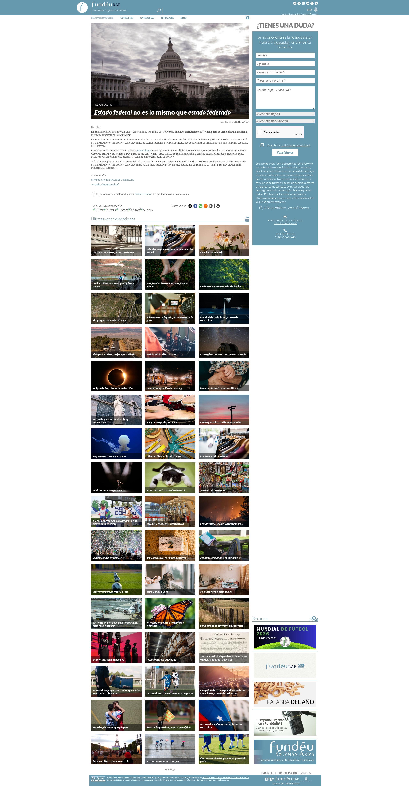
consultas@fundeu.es (285, 223)
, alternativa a (106, 184)
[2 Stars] (110, 210)
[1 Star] (98, 210)
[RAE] (316, 9)
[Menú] (247, 17)
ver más (170, 770)
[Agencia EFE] (309, 10)
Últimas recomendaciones (113, 218)
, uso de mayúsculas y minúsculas (113, 179)
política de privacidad (295, 145)
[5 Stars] (146, 210)
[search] (159, 10)
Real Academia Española (307, 14)
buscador (281, 42)
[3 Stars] (122, 210)
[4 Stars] (134, 210)
